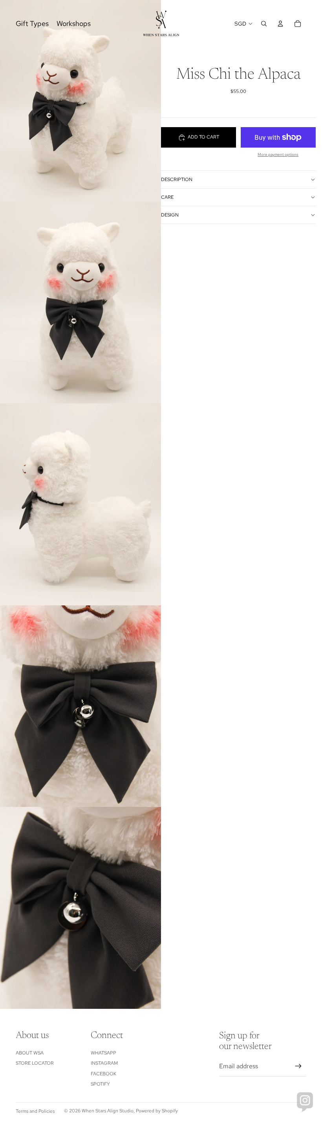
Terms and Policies (35, 1111)
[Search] (264, 23)
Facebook (103, 1074)
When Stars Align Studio (108, 1111)
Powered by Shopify (157, 1111)
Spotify (100, 1084)
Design (170, 215)
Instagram (104, 1063)
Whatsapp (103, 1053)
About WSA (30, 1053)
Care (167, 197)
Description (176, 179)
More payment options (278, 154)
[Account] (280, 23)
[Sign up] (298, 1066)
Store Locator (35, 1063)
